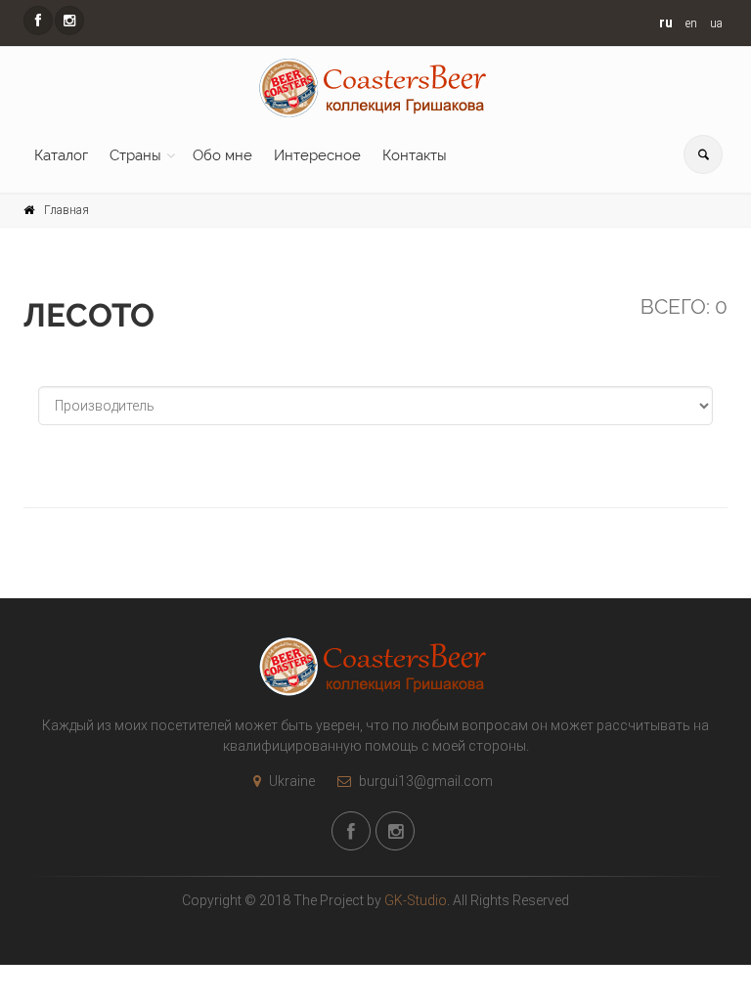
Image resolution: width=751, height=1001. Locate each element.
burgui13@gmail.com (424, 781)
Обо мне (222, 155)
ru (666, 22)
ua (716, 23)
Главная (66, 210)
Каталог (61, 155)
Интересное (317, 155)
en (691, 23)
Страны (135, 155)
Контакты (414, 155)
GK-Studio (415, 900)
